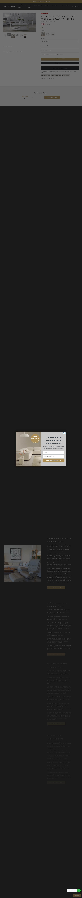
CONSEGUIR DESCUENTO (53, 460)
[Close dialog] (64, 433)
